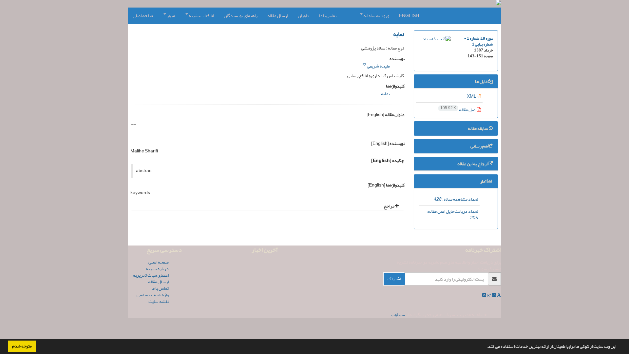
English (409, 15)
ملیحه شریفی (378, 66)
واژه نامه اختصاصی (153, 294)
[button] (485, 347)
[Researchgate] (488, 295)
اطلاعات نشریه (201, 15)
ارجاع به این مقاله (472, 163)
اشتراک (394, 278)
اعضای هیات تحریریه (151, 275)
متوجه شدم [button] (22, 346)
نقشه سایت (158, 301)
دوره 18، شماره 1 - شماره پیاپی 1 (478, 41)
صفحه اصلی (143, 15)
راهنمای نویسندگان (240, 15)
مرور (170, 15)
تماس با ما (327, 15)
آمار (483, 181)
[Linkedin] (493, 295)
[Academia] (498, 295)
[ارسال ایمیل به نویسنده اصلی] (364, 65)
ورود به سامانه (376, 15)
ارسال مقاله (277, 15)
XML (472, 96)
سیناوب (398, 314)
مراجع (389, 206)
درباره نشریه (157, 268)
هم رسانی (479, 146)
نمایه (398, 34)
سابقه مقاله (478, 128)
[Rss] (484, 295)
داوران (303, 15)
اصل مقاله (458, 109)
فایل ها (481, 81)
